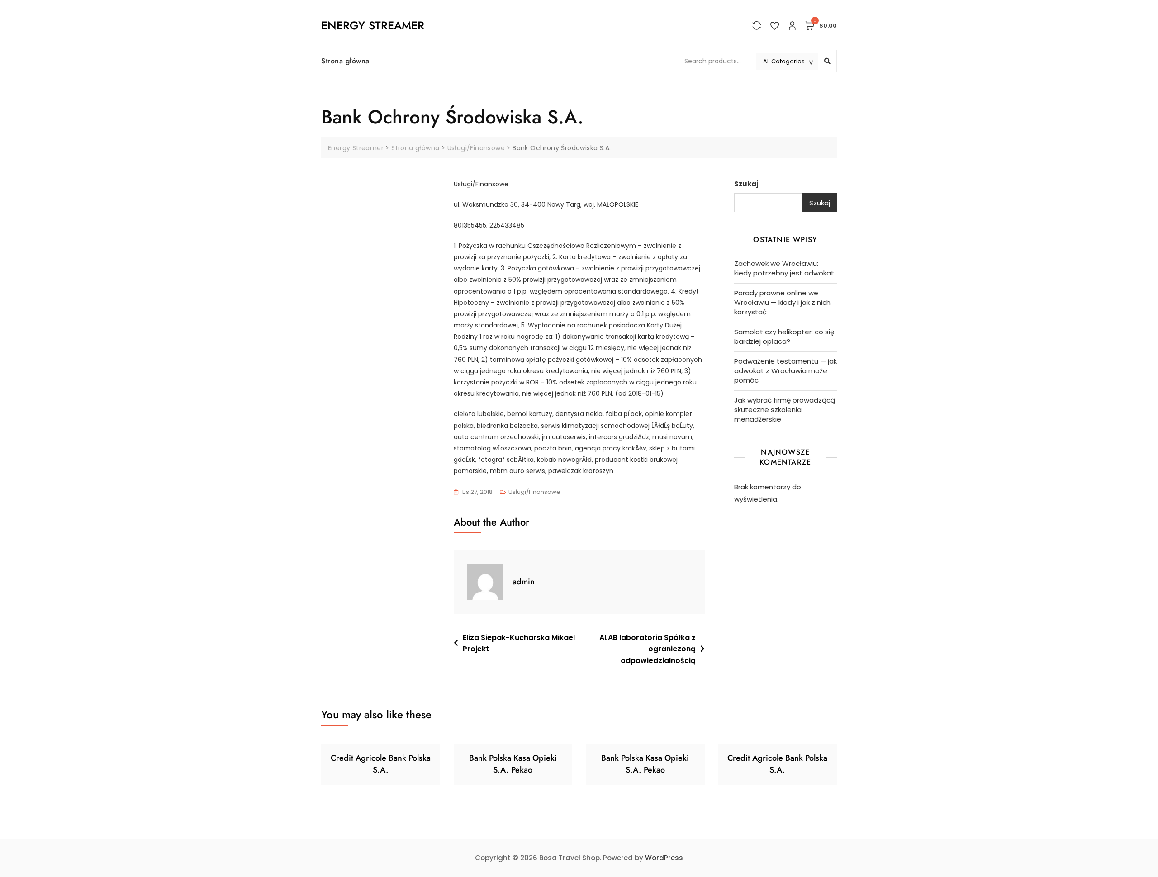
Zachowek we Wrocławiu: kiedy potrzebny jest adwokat (784, 268)
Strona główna (345, 61)
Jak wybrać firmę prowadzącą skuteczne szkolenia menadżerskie (784, 409)
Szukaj (746, 184)
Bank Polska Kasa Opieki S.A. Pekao (513, 763)
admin (524, 582)
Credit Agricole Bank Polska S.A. (381, 763)
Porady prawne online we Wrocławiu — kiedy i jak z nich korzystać (782, 302)
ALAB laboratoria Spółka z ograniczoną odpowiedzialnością (647, 649)
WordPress (664, 858)
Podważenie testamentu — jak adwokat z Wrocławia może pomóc (785, 370)
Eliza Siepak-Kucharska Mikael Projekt (519, 643)
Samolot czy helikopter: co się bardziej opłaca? (784, 336)
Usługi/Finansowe (534, 492)
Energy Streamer (372, 25)
